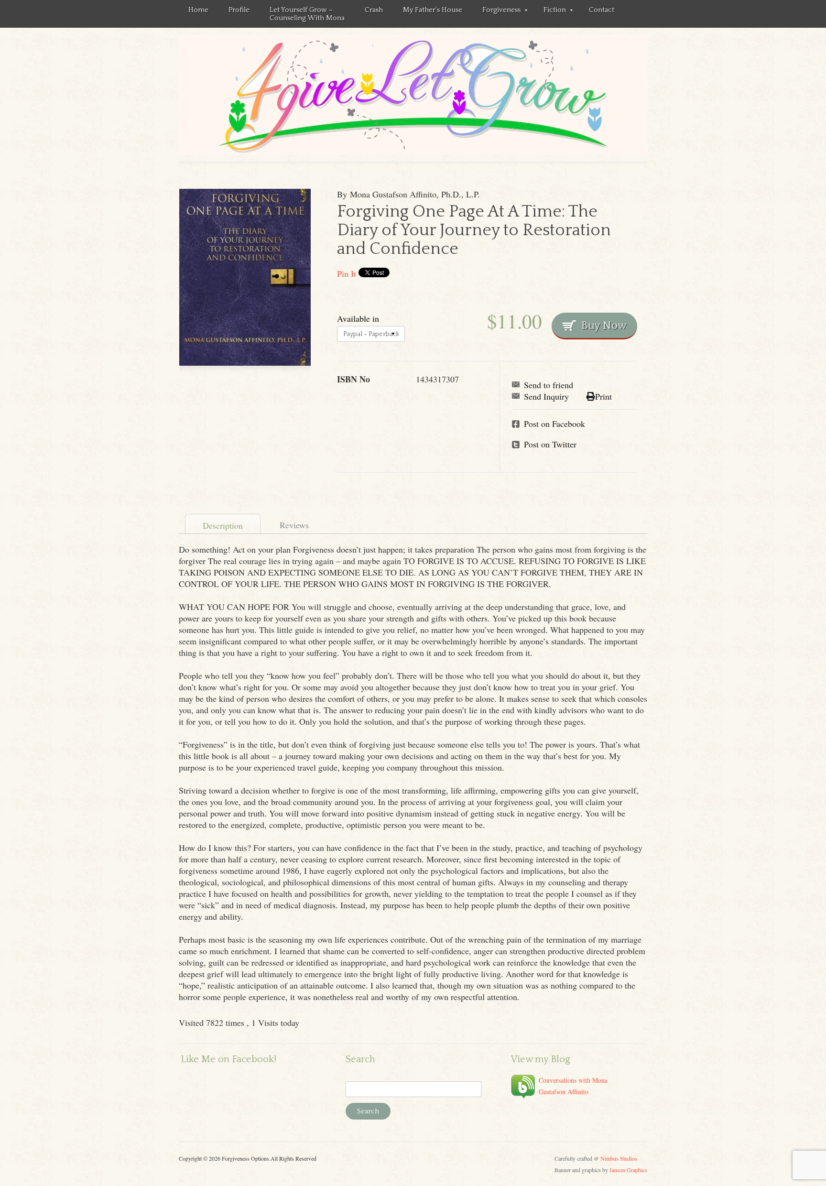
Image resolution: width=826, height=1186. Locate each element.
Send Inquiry (546, 396)
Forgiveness (497, 11)
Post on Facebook (554, 423)
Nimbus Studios (618, 1158)
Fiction (550, 11)
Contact (601, 10)
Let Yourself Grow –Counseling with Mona (307, 14)
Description (223, 525)
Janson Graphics (628, 1170)
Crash (374, 10)
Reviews (294, 525)
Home (198, 10)
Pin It (346, 273)
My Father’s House (432, 10)
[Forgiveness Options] (413, 94)
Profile (239, 10)
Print (603, 396)
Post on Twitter (550, 444)
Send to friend (548, 385)
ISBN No (353, 379)
